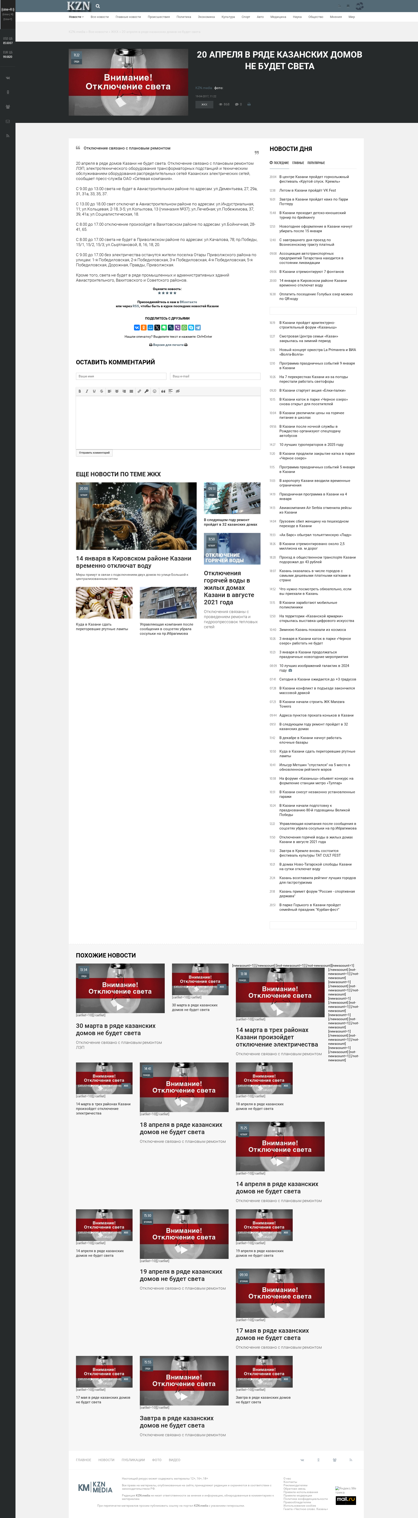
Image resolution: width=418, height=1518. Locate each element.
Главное (83, 1460)
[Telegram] (198, 327)
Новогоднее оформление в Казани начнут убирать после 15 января (315, 228)
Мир (352, 17)
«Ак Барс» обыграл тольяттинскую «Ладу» (315, 535)
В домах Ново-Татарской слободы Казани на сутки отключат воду (315, 866)
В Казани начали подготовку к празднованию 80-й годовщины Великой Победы (314, 810)
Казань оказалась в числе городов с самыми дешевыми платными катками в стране (315, 575)
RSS (136, 306)
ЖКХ (204, 104)
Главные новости (128, 17)
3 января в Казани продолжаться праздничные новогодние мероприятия (313, 654)
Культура (228, 17)
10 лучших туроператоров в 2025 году (311, 444)
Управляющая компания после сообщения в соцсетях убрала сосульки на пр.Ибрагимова (318, 826)
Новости (75, 17)
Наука (297, 17)
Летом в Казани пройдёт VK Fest (307, 190)
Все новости (100, 17)
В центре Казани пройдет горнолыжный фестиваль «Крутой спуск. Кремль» (314, 179)
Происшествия (159, 17)
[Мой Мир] (150, 327)
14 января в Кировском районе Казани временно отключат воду (313, 282)
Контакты (290, 1482)
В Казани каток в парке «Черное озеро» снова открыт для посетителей (313, 401)
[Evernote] (164, 327)
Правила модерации (298, 1495)
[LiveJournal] (171, 327)
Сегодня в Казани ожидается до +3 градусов (317, 679)
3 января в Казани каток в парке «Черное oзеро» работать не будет (315, 640)
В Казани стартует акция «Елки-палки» (312, 390)
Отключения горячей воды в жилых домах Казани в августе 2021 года (316, 839)
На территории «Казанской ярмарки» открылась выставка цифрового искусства (316, 618)
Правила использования (301, 1492)
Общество (315, 17)
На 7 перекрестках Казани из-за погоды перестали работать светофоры (313, 379)
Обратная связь (295, 1488)
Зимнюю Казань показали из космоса (312, 630)
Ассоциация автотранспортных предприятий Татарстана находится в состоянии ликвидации (311, 258)
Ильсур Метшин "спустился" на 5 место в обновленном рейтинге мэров (314, 767)
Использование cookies (300, 1505)
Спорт (246, 17)
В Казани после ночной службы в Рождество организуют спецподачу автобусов (310, 431)
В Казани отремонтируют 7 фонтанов (311, 271)
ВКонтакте (188, 302)
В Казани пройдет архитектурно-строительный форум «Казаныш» (308, 325)
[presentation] (80, 391)
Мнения (336, 17)
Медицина (278, 17)
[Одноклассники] (144, 327)
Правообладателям (297, 1502)
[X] (157, 327)
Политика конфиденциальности (306, 1499)
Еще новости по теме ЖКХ (118, 474)
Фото (157, 1460)
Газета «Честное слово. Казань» (306, 1509)
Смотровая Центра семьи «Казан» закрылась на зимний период (308, 338)
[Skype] (191, 327)
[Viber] (177, 327)
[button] (79, 391)
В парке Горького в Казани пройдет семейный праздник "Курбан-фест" (310, 907)
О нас (287, 1478)
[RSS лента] (339, 6)
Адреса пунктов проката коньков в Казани (316, 715)
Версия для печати (168, 345)
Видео (174, 1460)
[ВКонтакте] (137, 327)
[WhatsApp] (184, 327)
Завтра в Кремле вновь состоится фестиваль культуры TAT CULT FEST (310, 853)
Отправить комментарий (94, 452)
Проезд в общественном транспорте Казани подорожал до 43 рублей (317, 559)
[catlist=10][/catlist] (119, 1009)
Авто (260, 17)
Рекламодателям (295, 1485)
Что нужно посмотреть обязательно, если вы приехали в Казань (315, 591)
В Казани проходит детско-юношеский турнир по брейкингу (312, 215)
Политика (184, 17)
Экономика (206, 17)
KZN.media (203, 88)
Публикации (133, 1460)
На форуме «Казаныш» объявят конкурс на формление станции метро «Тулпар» (316, 780)
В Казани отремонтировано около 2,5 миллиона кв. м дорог (311, 546)
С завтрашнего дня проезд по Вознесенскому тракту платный (306, 242)
